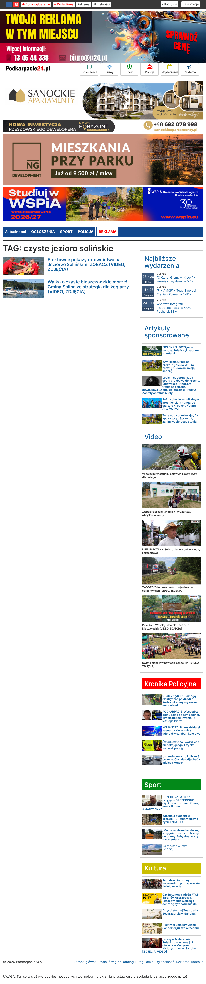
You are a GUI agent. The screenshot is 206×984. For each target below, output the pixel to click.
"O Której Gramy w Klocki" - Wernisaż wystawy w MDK (176, 277)
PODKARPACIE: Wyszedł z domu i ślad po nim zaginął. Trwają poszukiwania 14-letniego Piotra (181, 716)
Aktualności (101, 4)
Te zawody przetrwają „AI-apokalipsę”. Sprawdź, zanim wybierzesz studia (180, 418)
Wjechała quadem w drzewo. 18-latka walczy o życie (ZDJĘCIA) (180, 819)
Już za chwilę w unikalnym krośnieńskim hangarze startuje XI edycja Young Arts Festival (180, 404)
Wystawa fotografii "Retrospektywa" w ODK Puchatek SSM (174, 305)
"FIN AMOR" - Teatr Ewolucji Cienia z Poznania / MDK (177, 290)
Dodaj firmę (65, 4)
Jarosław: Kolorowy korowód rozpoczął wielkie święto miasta (181, 883)
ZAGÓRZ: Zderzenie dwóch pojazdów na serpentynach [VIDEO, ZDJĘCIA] (167, 589)
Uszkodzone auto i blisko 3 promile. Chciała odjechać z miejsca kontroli (181, 759)
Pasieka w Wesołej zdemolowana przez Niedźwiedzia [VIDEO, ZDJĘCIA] (166, 626)
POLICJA (85, 232)
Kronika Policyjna (170, 684)
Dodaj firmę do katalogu (117, 962)
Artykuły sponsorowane (166, 331)
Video (153, 437)
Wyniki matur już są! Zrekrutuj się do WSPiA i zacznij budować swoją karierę (178, 366)
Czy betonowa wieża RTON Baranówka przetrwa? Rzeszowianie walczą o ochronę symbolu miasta (180, 899)
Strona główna (85, 962)
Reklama (83, 4)
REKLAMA (107, 232)
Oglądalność (164, 962)
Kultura (155, 868)
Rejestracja (191, 4)
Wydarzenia (170, 72)
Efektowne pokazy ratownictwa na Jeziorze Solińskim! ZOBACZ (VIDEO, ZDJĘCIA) (86, 264)
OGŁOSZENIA (43, 232)
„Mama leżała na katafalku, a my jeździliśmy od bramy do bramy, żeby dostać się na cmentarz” (180, 834)
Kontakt (197, 962)
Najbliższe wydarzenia (161, 262)
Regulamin (145, 962)
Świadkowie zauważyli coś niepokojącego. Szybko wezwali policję (180, 745)
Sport (129, 72)
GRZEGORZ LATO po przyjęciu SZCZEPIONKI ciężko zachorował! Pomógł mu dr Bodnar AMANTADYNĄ (171, 803)
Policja (149, 72)
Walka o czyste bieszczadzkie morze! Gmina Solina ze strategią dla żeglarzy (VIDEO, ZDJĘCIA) (88, 286)
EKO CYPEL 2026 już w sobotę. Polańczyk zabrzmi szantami (181, 350)
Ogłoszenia (89, 72)
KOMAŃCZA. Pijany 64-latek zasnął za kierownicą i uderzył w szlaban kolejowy (181, 730)
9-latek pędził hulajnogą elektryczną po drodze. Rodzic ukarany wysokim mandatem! (179, 700)
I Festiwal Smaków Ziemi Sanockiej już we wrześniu (180, 926)
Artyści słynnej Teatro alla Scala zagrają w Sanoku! (180, 912)
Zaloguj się (169, 4)
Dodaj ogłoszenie (37, 4)
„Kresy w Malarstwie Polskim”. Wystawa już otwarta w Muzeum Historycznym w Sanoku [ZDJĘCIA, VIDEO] (169, 945)
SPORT (66, 232)
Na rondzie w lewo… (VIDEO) (176, 847)
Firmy (109, 72)
